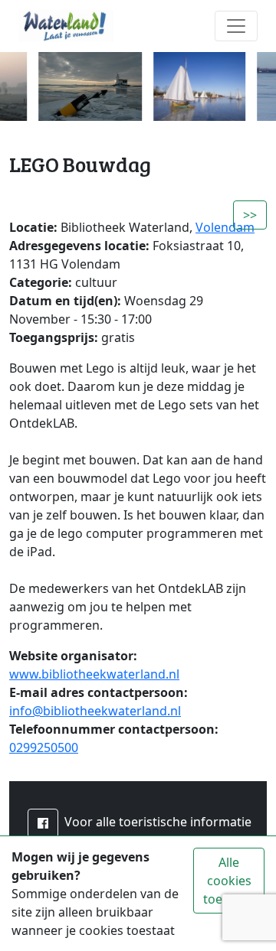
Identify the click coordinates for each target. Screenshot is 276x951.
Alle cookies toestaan (229, 880)
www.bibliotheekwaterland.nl (94, 674)
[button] (43, 823)
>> (250, 215)
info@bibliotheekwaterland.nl (95, 710)
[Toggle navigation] (236, 26)
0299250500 (43, 747)
